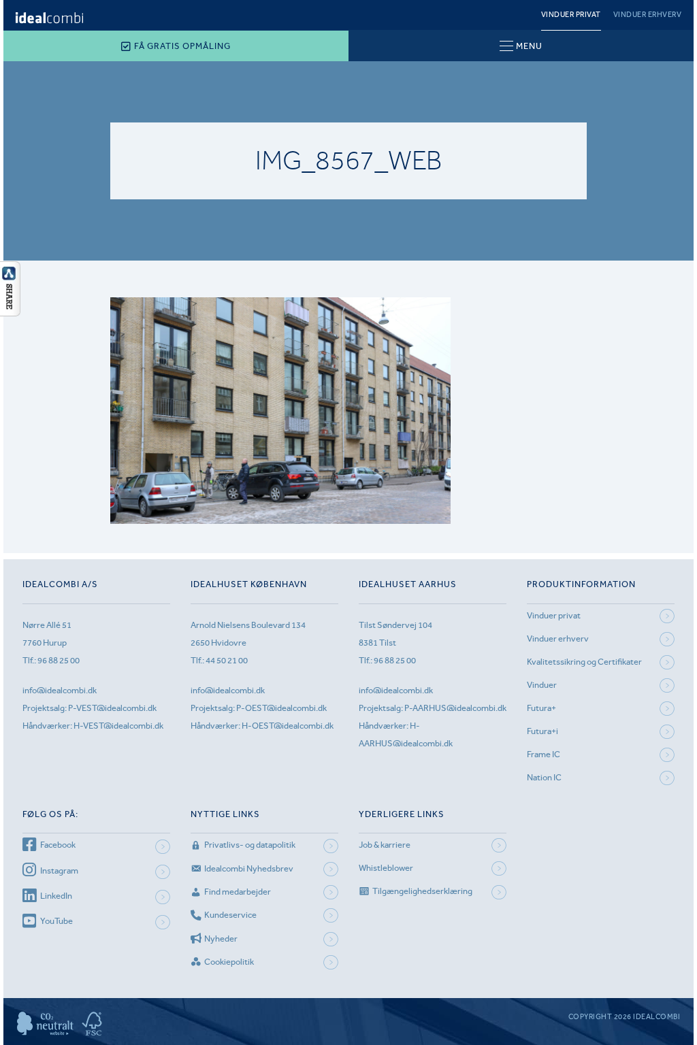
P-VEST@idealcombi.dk (112, 708)
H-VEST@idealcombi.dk (118, 725)
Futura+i (542, 731)
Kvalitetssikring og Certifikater (584, 662)
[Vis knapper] (10, 312)
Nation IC (544, 777)
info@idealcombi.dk (59, 690)
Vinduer (542, 685)
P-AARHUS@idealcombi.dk (455, 708)
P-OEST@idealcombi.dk (281, 708)
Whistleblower (386, 868)
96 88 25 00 (58, 660)
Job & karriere (384, 845)
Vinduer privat (571, 14)
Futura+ (541, 708)
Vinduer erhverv (647, 14)
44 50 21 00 (227, 660)
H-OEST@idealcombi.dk (288, 725)
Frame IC (543, 754)
